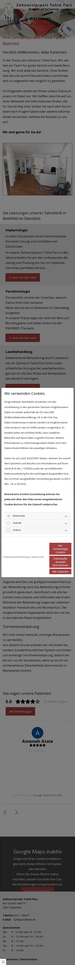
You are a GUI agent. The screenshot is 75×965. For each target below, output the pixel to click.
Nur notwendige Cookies (60, 549)
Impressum (37, 556)
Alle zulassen (60, 571)
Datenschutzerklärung (16, 556)
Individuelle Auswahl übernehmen (60, 562)
